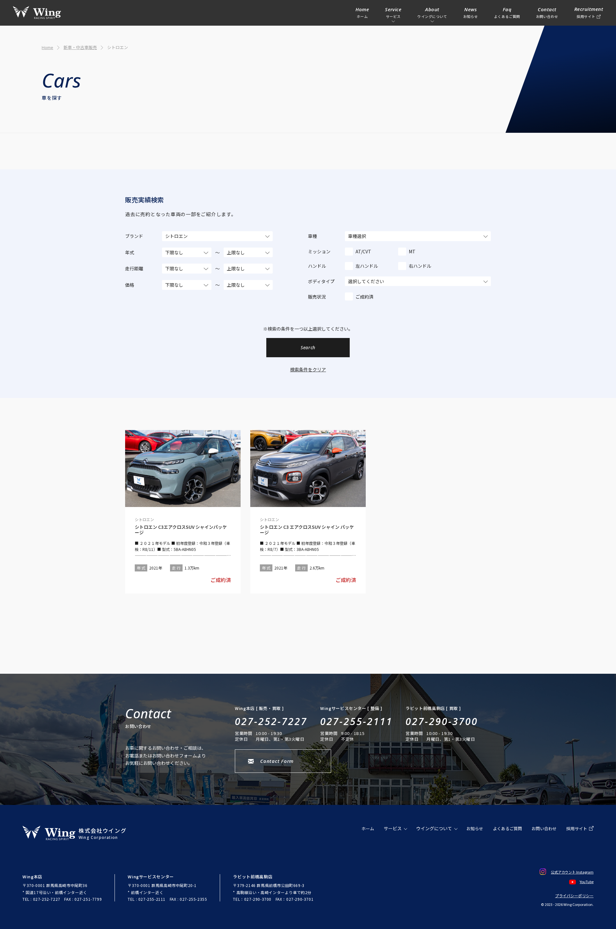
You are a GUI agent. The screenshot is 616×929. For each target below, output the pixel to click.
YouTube (587, 881)
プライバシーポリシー (574, 895)
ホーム (368, 828)
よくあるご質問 (507, 828)
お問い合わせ (544, 828)
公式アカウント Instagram (572, 871)
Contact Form (277, 761)
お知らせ (474, 828)
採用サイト (576, 828)
